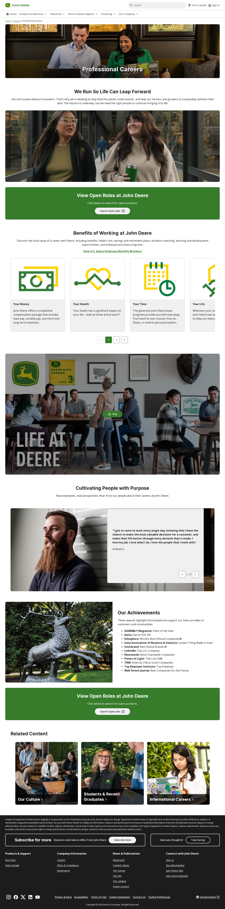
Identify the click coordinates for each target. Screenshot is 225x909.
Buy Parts (10, 860)
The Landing (119, 881)
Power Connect (121, 886)
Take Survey (198, 839)
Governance (63, 870)
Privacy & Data (63, 897)
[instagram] (8, 897)
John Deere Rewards (177, 875)
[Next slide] (124, 340)
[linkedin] (30, 897)
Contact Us (139, 897)
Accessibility (81, 897)
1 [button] (108, 339)
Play (114, 414)
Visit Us (170, 860)
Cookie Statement (119, 897)
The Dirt (117, 875)
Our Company (127, 14)
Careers (17, 21)
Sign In (216, 5)
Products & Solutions (31, 14)
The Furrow (119, 870)
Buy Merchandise (175, 865)
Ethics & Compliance (68, 865)
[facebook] (16, 897)
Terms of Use (98, 897)
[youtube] (37, 897)
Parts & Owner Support (81, 14)
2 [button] (116, 339)
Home (13, 14)
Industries (55, 14)
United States (208, 897)
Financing (106, 14)
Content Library (121, 865)
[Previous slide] (100, 340)
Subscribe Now (122, 839)
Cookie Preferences (159, 897)
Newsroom (119, 860)
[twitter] (23, 897)
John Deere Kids (174, 870)
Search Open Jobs (110, 210)
